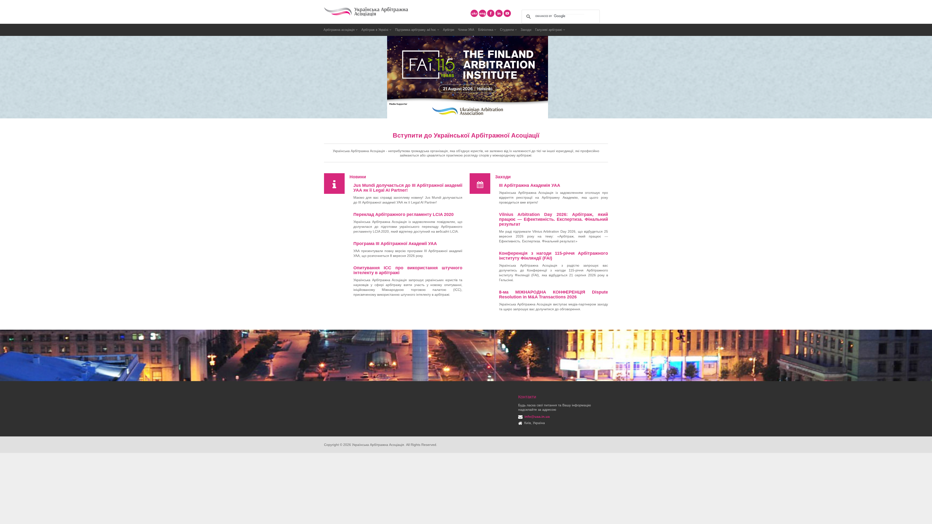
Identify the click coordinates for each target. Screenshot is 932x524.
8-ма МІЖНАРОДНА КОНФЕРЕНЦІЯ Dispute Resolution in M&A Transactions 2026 (553, 294)
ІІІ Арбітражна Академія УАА (529, 185)
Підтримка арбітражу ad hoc (416, 30)
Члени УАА (466, 30)
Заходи (526, 30)
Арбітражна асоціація (340, 30)
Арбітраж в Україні (375, 30)
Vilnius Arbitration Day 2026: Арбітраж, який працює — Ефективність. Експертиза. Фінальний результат (553, 219)
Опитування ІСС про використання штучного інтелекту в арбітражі (407, 270)
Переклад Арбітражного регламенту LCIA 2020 (403, 214)
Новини (358, 176)
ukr (474, 13)
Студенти (507, 30)
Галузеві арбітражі (549, 30)
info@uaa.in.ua (537, 416)
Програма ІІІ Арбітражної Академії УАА (395, 243)
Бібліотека (486, 30)
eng (482, 13)
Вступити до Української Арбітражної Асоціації (466, 135)
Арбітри (448, 30)
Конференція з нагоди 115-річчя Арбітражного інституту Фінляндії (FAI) (553, 256)
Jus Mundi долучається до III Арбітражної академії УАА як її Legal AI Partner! (407, 188)
